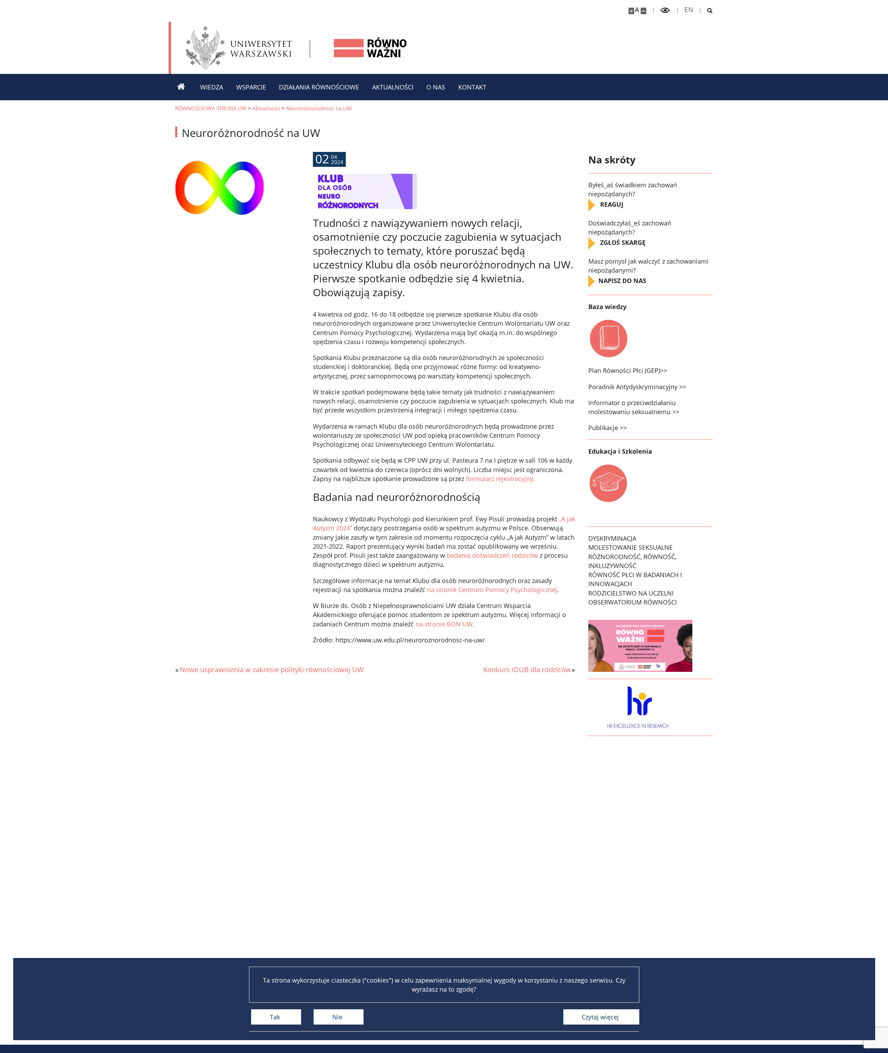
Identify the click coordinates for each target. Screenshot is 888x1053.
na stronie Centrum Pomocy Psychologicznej (492, 589)
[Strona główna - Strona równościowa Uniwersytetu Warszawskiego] (370, 47)
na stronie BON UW (444, 624)
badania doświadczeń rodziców (492, 555)
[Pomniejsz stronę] (643, 11)
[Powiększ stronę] (631, 11)
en (688, 10)
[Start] (181, 87)
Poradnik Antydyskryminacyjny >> (637, 387)
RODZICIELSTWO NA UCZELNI (631, 593)
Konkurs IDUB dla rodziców (527, 669)
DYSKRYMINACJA (612, 538)
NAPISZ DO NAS (623, 280)
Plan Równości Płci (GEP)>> (627, 370)
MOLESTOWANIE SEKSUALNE (630, 547)
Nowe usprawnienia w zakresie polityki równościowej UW (272, 669)
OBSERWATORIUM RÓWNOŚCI (632, 602)
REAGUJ (611, 204)
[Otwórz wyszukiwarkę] (706, 11)
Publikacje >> (607, 427)
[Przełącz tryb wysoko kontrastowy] (665, 10)
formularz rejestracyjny (499, 478)
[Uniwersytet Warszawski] (239, 47)
